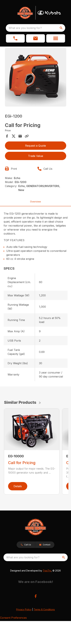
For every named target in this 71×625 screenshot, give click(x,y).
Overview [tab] (35, 201)
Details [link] (18, 486)
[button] (15, 38)
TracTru (47, 570)
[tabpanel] (35, 78)
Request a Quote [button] (35, 145)
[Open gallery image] (35, 77)
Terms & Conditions (44, 609)
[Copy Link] (27, 136)
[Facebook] (36, 596)
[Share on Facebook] (7, 136)
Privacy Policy (24, 609)
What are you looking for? (25, 28)
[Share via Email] (20, 136)
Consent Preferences (13, 617)
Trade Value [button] (35, 156)
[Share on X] (14, 136)
